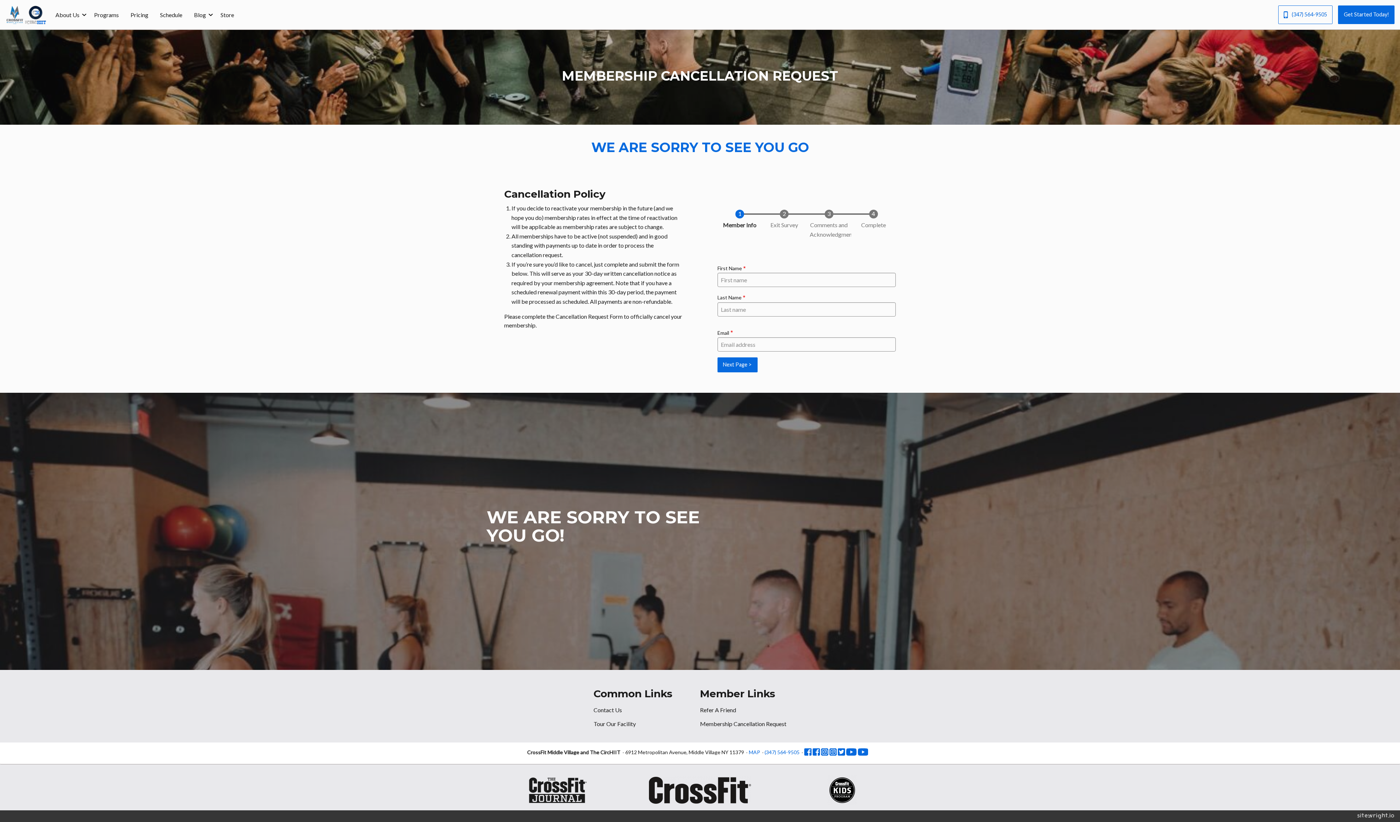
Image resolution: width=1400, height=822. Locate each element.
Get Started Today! (1366, 14)
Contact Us (608, 709)
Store (227, 14)
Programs (106, 14)
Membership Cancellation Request (743, 723)
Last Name (730, 297)
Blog (200, 14)
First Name (730, 268)
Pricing (139, 14)
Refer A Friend (718, 709)
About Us (67, 14)
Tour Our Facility (615, 723)
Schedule (171, 14)
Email (723, 333)
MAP (754, 752)
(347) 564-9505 (1309, 14)
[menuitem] (69, 15)
